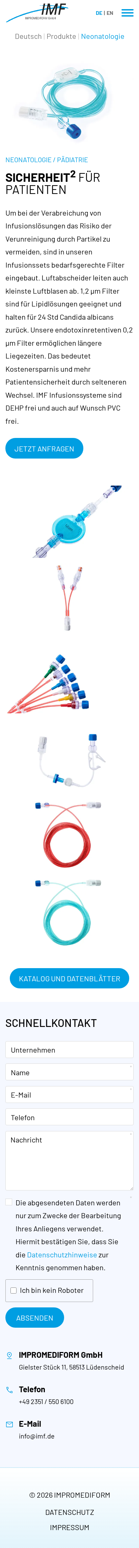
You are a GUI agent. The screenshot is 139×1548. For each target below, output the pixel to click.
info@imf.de (37, 1436)
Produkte (61, 35)
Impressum (69, 1527)
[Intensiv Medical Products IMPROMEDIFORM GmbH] (36, 12)
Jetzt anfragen (44, 448)
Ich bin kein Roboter (52, 1289)
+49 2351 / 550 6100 (46, 1401)
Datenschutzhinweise (62, 1254)
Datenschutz (69, 1511)
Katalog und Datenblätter (69, 978)
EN (110, 12)
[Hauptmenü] (127, 13)
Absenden (34, 1317)
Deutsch (28, 35)
